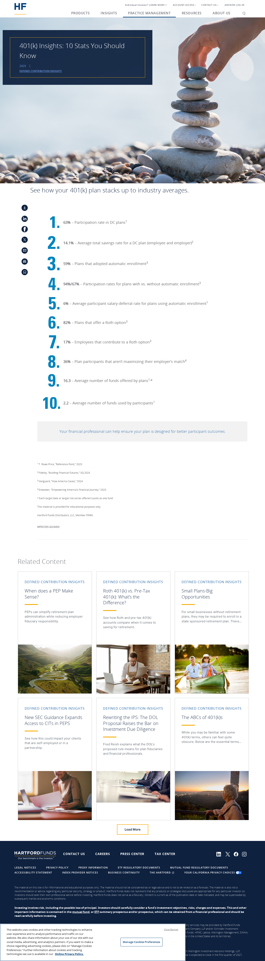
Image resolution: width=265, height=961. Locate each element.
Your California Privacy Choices (210, 872)
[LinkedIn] (220, 854)
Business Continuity (124, 872)
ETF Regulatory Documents (139, 867)
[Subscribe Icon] (22, 273)
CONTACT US (208, 5)
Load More (133, 829)
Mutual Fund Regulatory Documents (199, 867)
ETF (96, 912)
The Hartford (161, 872)
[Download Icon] (22, 208)
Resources (192, 13)
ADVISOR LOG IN (234, 5)
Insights (109, 13)
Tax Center (165, 854)
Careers (102, 854)
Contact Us (74, 854)
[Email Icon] (22, 251)
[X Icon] (22, 241)
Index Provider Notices (80, 872)
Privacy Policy (57, 867)
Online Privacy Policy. (69, 954)
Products (80, 13)
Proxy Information (93, 867)
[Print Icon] (22, 262)
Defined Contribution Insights (40, 71)
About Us (221, 13)
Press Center (132, 854)
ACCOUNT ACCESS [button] (183, 5)
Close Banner (171, 929)
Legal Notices (25, 867)
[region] (93, 942)
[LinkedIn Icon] (22, 219)
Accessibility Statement (33, 872)
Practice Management (149, 13)
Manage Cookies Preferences (141, 942)
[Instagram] (245, 854)
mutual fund (80, 912)
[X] (229, 854)
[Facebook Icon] (22, 230)
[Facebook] (238, 854)
